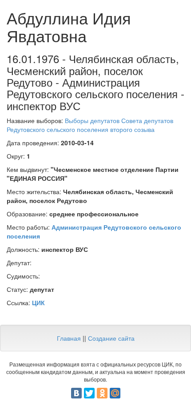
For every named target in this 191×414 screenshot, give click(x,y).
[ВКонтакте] (76, 393)
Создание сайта (111, 338)
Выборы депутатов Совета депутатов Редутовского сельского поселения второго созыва (90, 125)
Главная (69, 338)
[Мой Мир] (115, 393)
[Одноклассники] (102, 393)
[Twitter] (89, 393)
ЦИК (38, 302)
